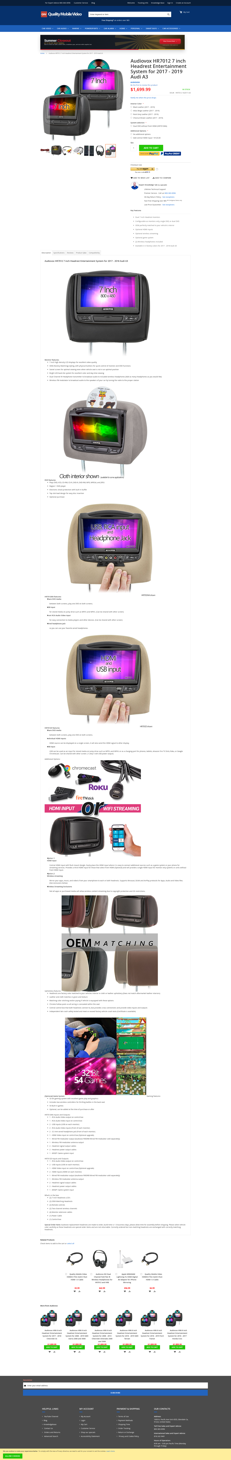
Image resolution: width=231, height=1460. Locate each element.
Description (46, 253)
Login (83, 1420)
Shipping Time (124, 1424)
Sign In (170, 3)
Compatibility (94, 253)
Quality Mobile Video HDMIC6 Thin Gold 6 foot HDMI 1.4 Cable (152, 1277)
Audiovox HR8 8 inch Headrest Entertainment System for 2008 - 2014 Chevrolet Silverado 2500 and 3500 (102, 1336)
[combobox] (129, 14)
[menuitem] (47, 28)
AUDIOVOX (135, 82)
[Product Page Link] (74, 1270)
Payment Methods (125, 1420)
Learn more (110, 1451)
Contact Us (48, 1428)
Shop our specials (88, 1432)
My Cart (84, 1424)
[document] (116, 1454)
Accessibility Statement (90, 1436)
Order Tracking (124, 1428)
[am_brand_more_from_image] (48, 1326)
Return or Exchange (126, 1432)
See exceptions (168, 197)
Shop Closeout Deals (169, 41)
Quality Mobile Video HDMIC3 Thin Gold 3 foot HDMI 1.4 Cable (77, 1277)
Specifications (58, 253)
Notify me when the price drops (143, 98)
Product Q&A (81, 253)
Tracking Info (143, 3)
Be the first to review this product (144, 85)
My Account (85, 1416)
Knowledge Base (157, 3)
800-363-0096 (65, 3)
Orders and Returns (52, 1432)
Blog (93, 3)
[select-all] (70, 1243)
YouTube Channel (51, 1416)
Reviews (70, 253)
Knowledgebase (50, 1424)
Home (42, 53)
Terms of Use (123, 1416)
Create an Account (183, 3)
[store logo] (61, 14)
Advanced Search (51, 1436)
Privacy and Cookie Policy (128, 1436)
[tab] (46, 252)
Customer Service (81, 3)
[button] (45, 101)
